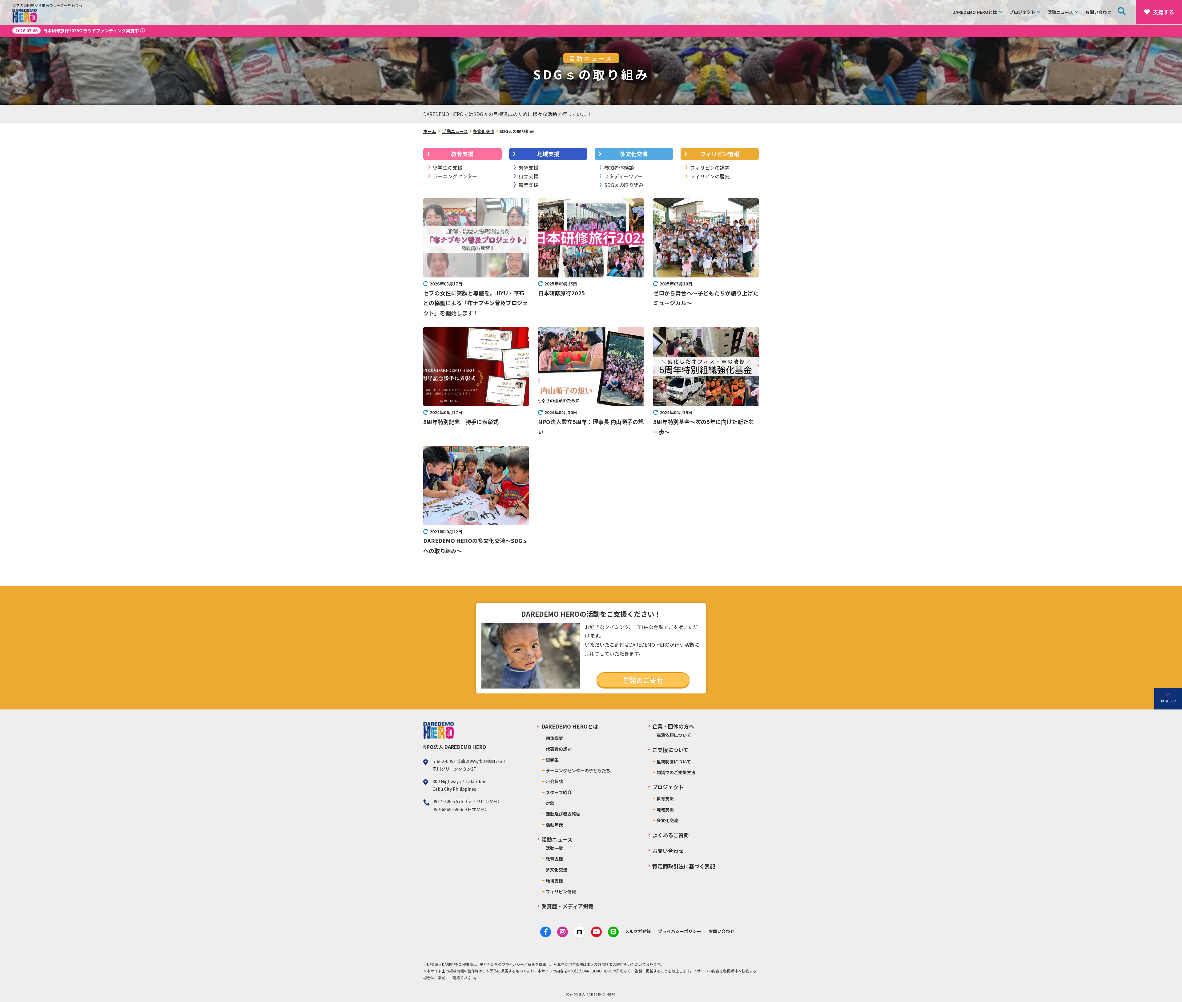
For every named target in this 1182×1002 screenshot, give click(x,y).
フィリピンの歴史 (710, 176)
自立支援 (528, 176)
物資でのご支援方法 (676, 772)
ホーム (429, 131)
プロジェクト (1022, 12)
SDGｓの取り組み (624, 184)
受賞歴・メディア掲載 (567, 906)
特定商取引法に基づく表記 (683, 866)
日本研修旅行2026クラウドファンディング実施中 (77, 30)
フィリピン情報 (719, 154)
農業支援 (528, 184)
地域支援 (548, 154)
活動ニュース (1060, 12)
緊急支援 (528, 167)
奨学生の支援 (447, 167)
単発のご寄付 (643, 680)
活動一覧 (554, 848)
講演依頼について (674, 735)
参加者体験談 (619, 167)
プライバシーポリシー (679, 931)
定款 (550, 803)
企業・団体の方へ (673, 726)
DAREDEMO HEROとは (974, 12)
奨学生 (552, 760)
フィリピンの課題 (710, 167)
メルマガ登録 (638, 931)
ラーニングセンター (455, 176)
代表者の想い (559, 749)
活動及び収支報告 (563, 814)
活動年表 (554, 825)
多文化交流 (483, 131)
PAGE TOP (1168, 701)
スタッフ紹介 (559, 792)
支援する (1163, 12)
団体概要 (554, 738)
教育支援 (462, 154)
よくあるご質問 (670, 835)
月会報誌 (554, 781)
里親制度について (674, 761)
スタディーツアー (623, 176)
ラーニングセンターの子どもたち (578, 770)
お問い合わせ (1098, 12)
